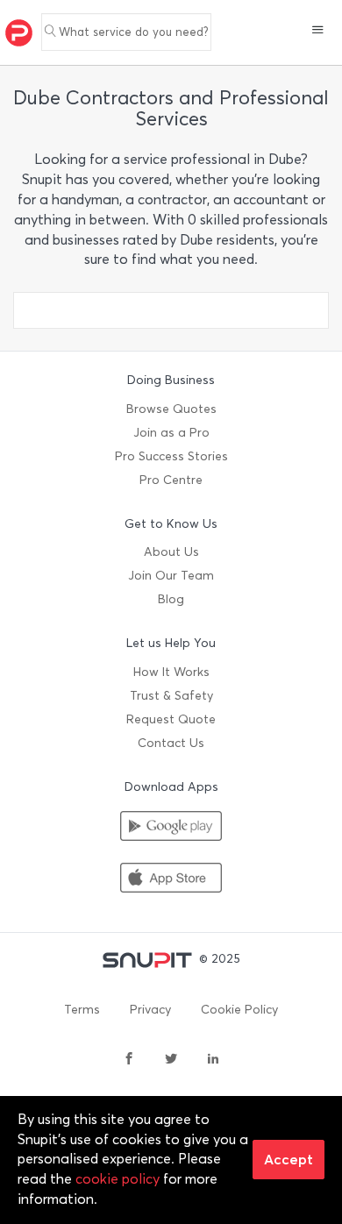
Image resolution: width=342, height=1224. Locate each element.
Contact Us (171, 743)
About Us (171, 551)
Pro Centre (171, 480)
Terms (82, 1009)
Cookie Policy (239, 1009)
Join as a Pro (171, 432)
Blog (171, 599)
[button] (318, 31)
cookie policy (117, 1179)
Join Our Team (171, 575)
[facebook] (129, 1060)
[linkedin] (213, 1060)
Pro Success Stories (171, 456)
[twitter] (171, 1060)
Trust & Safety (171, 695)
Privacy (150, 1009)
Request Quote (171, 719)
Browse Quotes (171, 409)
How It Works (171, 672)
